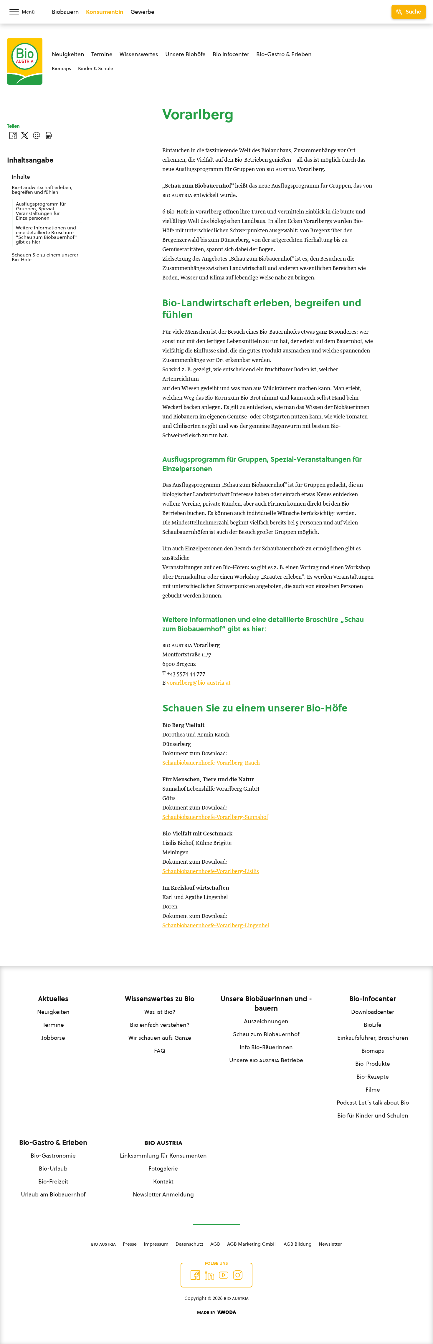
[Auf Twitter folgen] (209, 1275)
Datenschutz (189, 1244)
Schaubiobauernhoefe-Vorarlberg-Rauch (211, 763)
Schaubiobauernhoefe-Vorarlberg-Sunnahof (215, 817)
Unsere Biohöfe (185, 54)
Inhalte (21, 177)
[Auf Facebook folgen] (195, 1275)
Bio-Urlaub (53, 1168)
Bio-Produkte (372, 1063)
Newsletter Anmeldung (163, 1194)
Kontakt (163, 1181)
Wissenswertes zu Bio (159, 999)
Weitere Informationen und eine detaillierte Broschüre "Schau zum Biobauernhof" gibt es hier (46, 234)
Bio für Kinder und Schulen (372, 1115)
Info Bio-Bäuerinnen (266, 1047)
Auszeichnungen (266, 1021)
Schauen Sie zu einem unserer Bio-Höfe (45, 257)
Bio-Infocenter (372, 999)
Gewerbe (142, 12)
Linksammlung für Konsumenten (163, 1155)
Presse (130, 1244)
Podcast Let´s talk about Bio (373, 1102)
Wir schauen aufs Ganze (159, 1038)
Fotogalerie (163, 1168)
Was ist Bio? (159, 1012)
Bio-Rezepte (372, 1076)
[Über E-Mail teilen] (36, 135)
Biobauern (65, 12)
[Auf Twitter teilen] (25, 135)
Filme (373, 1089)
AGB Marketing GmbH (252, 1244)
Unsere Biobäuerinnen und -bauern (266, 1003)
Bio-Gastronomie (53, 1155)
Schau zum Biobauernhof (266, 1034)
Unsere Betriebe (266, 1060)
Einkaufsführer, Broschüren (372, 1038)
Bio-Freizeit (53, 1181)
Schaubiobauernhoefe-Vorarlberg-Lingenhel (215, 925)
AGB (215, 1244)
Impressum (156, 1244)
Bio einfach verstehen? (159, 1025)
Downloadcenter (372, 1012)
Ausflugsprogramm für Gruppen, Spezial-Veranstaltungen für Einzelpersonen (41, 211)
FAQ (159, 1051)
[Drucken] (48, 135)
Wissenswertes (139, 54)
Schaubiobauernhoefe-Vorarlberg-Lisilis (210, 871)
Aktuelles (53, 999)
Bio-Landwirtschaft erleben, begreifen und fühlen (42, 189)
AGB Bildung (298, 1244)
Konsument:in (104, 12)
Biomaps (61, 68)
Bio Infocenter (231, 54)
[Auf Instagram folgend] (238, 1275)
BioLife (372, 1025)
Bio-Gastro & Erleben (284, 54)
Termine (102, 54)
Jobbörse (53, 1038)
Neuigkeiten (68, 54)
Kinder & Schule (95, 68)
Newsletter (330, 1244)
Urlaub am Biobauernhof (53, 1194)
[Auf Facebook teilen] (13, 135)
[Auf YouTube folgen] (223, 1275)
